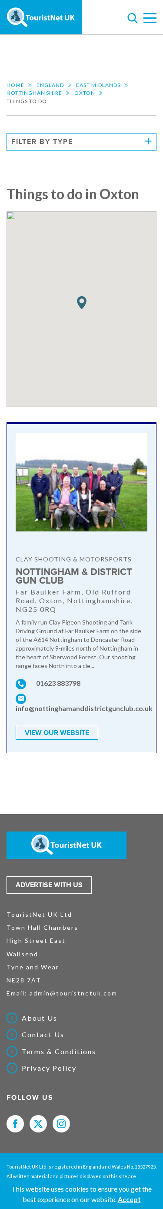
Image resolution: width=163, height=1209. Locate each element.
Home (15, 85)
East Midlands (98, 85)
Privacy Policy (49, 1068)
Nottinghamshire (34, 93)
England (50, 85)
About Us (39, 1018)
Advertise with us (49, 885)
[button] (81, 303)
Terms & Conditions (59, 1051)
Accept (129, 1199)
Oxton (84, 93)
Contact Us (43, 1035)
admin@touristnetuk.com (73, 993)
